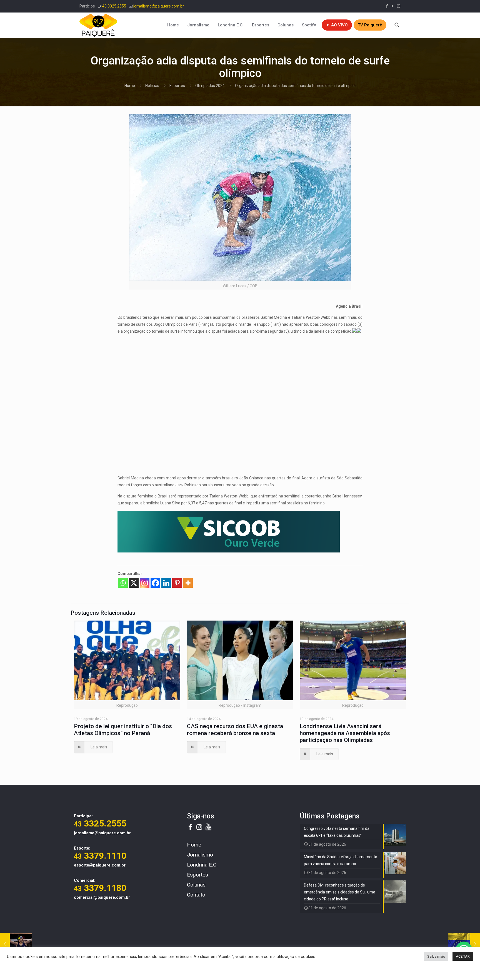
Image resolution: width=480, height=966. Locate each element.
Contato (196, 895)
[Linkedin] (166, 583)
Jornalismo (200, 855)
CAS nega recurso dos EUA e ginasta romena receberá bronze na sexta (235, 729)
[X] (134, 583)
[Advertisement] (240, 378)
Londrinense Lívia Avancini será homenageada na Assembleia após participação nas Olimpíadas (345, 733)
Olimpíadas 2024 (210, 85)
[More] (188, 583)
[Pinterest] (177, 583)
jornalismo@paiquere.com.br (158, 6)
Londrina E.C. (202, 865)
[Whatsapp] (123, 583)
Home (129, 85)
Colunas (196, 885)
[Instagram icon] (398, 6)
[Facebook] (155, 583)
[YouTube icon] (393, 6)
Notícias (152, 85)
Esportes (177, 85)
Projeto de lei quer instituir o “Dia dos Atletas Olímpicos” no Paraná (123, 729)
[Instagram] (144, 583)
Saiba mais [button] (436, 956)
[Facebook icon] (387, 6)
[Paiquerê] (98, 25)
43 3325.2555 (114, 6)
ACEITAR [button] (463, 956)
